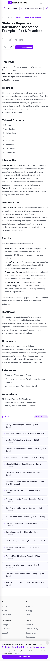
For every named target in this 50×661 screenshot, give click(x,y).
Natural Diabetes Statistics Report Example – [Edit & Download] (26, 450)
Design (5, 625)
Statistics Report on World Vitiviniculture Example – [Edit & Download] (26, 483)
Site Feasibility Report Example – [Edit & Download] (25, 541)
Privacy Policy (32, 629)
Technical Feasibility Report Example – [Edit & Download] (23, 548)
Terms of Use (31, 633)
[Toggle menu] (5, 2)
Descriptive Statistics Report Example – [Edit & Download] (24, 474)
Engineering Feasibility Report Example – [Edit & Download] (24, 524)
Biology (29, 610)
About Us (30, 625)
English (5, 606)
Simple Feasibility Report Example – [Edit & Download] (22, 533)
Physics (29, 606)
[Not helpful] (11, 47)
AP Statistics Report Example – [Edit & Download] (25, 458)
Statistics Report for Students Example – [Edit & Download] (24, 500)
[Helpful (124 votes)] (5, 47)
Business (6, 629)
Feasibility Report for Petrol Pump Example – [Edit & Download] (25, 575)
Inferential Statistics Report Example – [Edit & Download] (23, 465)
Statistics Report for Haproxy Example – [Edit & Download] (24, 509)
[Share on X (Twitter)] (10, 40)
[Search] (41, 3)
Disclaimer (30, 637)
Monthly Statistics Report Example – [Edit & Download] (22, 441)
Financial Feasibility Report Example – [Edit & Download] (23, 557)
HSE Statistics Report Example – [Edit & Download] (25, 433)
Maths (4, 610)
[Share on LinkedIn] (21, 40)
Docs (10, 18)
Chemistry (6, 615)
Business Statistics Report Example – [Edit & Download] (23, 491)
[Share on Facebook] (16, 40)
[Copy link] (4, 40)
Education (6, 633)
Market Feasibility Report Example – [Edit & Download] (22, 566)
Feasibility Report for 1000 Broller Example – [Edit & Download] (26, 584)
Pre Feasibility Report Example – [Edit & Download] (25, 517)
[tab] (10, 8)
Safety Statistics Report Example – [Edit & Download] (22, 426)
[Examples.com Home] (17, 2)
